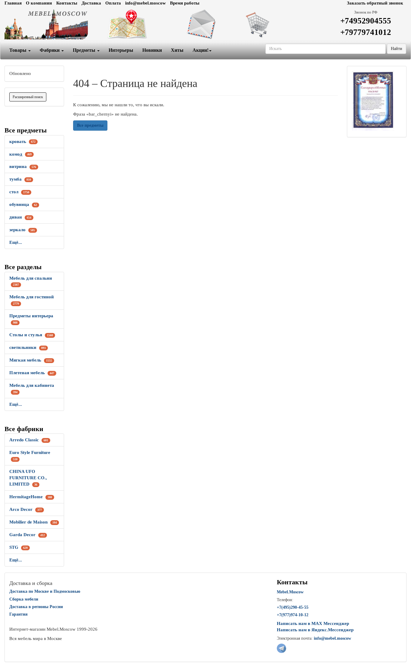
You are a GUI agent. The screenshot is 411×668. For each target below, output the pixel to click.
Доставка (91, 3)
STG (18, 547)
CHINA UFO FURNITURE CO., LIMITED (28, 477)
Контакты (66, 3)
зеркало (22, 229)
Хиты (177, 50)
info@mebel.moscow (145, 3)
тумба (20, 179)
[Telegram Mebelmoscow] (281, 647)
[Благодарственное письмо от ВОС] (373, 100)
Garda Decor (27, 534)
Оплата (113, 3)
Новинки (152, 50)
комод (20, 154)
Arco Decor (25, 509)
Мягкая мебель (30, 360)
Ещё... (15, 242)
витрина (22, 166)
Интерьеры (121, 50)
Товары (18, 50)
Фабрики (50, 50)
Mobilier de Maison (33, 522)
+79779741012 (365, 32)
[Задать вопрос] (205, 24)
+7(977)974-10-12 (292, 615)
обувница (23, 204)
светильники (27, 347)
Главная (13, 3)
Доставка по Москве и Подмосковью (44, 591)
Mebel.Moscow (290, 592)
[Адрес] (137, 24)
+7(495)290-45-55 (292, 607)
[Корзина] (274, 24)
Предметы (85, 50)
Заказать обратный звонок (375, 3)
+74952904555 (365, 20)
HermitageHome (30, 496)
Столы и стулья (31, 334)
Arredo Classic (28, 439)
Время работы (184, 3)
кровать (22, 141)
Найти (396, 48)
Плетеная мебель (31, 372)
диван (20, 217)
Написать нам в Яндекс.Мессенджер (315, 629)
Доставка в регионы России (36, 606)
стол (19, 191)
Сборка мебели (23, 599)
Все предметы (90, 125)
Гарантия (18, 614)
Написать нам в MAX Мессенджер (313, 623)
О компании (39, 3)
